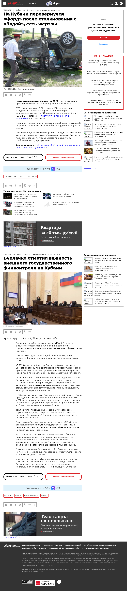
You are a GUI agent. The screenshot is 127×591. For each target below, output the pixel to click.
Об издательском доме (31, 545)
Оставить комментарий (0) (63, 157)
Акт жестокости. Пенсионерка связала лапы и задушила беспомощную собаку (104, 82)
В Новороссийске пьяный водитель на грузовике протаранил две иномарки (24, 204)
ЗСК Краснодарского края (13, 326)
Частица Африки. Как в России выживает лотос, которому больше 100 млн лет (108, 118)
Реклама (58, 545)
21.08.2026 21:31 (9, 254)
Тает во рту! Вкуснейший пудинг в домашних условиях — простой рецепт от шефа (108, 277)
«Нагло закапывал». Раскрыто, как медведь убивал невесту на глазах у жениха (108, 293)
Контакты (42, 548)
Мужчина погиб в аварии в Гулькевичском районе (63, 195)
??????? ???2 (90, 168)
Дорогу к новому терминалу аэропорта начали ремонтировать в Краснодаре (103, 92)
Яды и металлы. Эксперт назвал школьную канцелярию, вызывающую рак (107, 268)
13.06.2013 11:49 (8, 10)
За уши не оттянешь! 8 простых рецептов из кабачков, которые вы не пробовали (109, 151)
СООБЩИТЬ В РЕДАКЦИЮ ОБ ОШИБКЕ (95, 548)
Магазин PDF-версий (73, 545)
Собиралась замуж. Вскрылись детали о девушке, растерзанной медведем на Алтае (107, 301)
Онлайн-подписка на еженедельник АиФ (100, 545)
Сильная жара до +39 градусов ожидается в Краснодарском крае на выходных (104, 102)
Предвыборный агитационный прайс (64, 548)
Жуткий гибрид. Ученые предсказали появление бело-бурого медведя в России (109, 159)
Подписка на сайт (29, 548)
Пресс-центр (48, 545)
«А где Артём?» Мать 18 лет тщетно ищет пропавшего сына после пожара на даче (108, 126)
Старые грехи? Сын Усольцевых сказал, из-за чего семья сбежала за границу (108, 285)
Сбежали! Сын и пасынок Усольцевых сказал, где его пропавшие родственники (109, 134)
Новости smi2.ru (11, 247)
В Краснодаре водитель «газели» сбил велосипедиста (66, 203)
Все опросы (103, 44)
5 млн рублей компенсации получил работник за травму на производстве (104, 73)
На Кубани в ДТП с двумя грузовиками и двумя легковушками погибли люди (25, 212)
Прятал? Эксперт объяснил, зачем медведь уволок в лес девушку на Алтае (108, 260)
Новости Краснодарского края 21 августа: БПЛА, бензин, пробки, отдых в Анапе (104, 63)
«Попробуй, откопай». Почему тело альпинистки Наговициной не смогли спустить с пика (108, 142)
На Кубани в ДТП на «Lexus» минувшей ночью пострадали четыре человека (25, 196)
